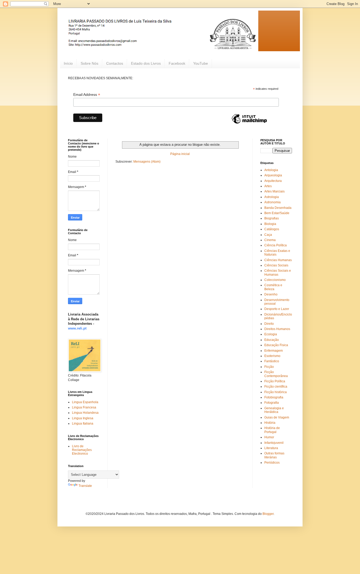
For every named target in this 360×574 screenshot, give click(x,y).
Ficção (269, 367)
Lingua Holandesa (85, 413)
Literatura (271, 448)
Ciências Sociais (276, 265)
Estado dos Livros (146, 63)
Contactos (114, 63)
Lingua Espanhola (85, 402)
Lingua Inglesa (82, 418)
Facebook (177, 63)
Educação (271, 340)
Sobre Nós (89, 63)
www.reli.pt (77, 328)
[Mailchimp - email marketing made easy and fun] (249, 123)
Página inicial (180, 154)
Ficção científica (275, 386)
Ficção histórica (275, 392)
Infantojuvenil (274, 443)
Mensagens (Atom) (146, 161)
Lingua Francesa (84, 407)
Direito (269, 324)
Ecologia (270, 334)
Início (68, 63)
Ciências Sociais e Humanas (277, 272)
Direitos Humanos (277, 329)
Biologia (270, 224)
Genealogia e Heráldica (274, 410)
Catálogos (271, 229)
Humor (269, 437)
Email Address (86, 94)
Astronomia (272, 202)
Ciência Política (275, 245)
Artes (268, 186)
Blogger (268, 514)
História (269, 423)
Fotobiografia (273, 397)
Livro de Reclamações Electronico (82, 450)
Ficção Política (274, 381)
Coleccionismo (275, 280)
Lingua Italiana (82, 423)
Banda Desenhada (277, 208)
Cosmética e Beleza (273, 287)
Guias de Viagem (276, 417)
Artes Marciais (274, 191)
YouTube (200, 63)
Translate (85, 486)
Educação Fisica (276, 345)
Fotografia (271, 402)
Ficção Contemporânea (276, 374)
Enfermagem (273, 350)
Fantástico (271, 361)
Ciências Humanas (278, 260)
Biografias (271, 218)
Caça (268, 235)
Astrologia (271, 197)
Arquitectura (273, 181)
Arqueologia (273, 175)
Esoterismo (272, 356)
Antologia (271, 170)
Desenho (271, 294)
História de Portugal (272, 430)
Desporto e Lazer (276, 309)
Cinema (270, 240)
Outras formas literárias (274, 455)
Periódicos (272, 462)
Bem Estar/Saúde (276, 213)
